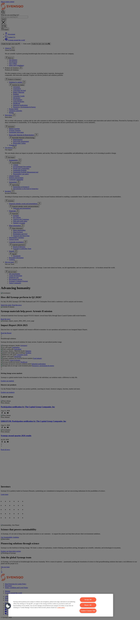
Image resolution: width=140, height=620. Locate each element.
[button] (8, 606)
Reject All (88, 605)
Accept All (88, 599)
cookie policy (61, 607)
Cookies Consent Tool (88, 611)
